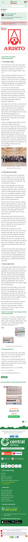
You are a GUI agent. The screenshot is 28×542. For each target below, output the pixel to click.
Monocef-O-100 (6, 317)
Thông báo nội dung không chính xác (10, 480)
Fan (7, 459)
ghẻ (8, 85)
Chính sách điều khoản (6, 490)
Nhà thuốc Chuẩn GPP (6, 477)
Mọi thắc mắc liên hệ (8, 504)
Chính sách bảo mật (13, 434)
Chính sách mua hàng (6, 492)
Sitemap (3, 501)
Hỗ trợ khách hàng (8, 470)
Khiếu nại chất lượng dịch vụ (8, 482)
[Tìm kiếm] (25, 6)
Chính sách (5, 487)
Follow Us (4, 463)
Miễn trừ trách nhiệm (6, 478)
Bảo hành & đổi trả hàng (7, 495)
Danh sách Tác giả (5, 499)
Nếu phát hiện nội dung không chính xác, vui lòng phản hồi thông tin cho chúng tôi (14, 23)
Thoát (17, 436)
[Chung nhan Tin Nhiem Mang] (17, 537)
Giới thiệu (3, 473)
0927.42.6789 (11, 510)
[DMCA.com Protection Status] (11, 537)
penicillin (15, 325)
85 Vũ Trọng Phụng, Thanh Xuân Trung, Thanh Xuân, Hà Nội (15, 514)
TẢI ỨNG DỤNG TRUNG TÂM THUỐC (10, 518)
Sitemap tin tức (10, 501)
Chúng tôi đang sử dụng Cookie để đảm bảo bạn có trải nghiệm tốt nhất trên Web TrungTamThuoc (13, 433)
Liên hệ (3, 475)
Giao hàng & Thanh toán (7, 497)
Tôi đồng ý (12, 436)
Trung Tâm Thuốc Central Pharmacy (17, 529)
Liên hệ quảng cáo (5, 484)
